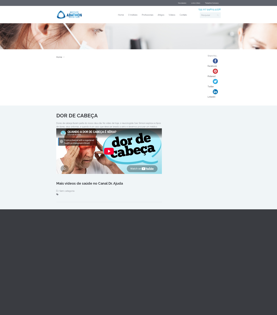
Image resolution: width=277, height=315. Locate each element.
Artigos (161, 15)
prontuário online (75, 309)
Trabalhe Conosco (212, 3)
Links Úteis (195, 3)
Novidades (182, 3)
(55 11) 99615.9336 (210, 9)
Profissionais (147, 15)
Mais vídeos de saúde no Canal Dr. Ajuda (89, 183)
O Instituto (132, 15)
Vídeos (172, 15)
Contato (183, 15)
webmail (60, 309)
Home (121, 15)
